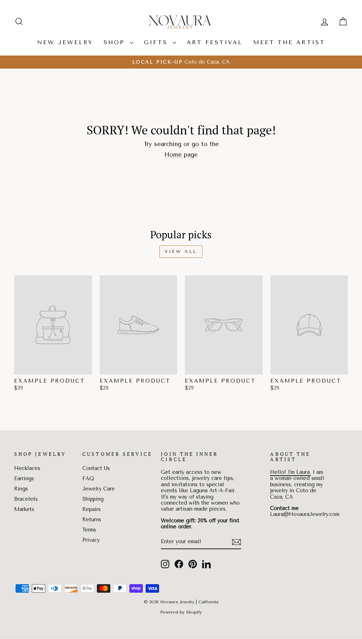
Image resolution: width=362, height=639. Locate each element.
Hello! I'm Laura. (290, 472)
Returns (91, 520)
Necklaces (27, 468)
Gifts (157, 42)
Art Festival (215, 42)
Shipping (93, 499)
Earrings (24, 479)
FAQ (88, 479)
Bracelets (26, 499)
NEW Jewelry (65, 42)
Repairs (91, 509)
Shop (116, 42)
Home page (181, 154)
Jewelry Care (98, 489)
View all (181, 251)
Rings (21, 489)
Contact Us (96, 468)
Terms (89, 530)
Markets (24, 509)
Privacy (91, 540)
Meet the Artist (289, 42)
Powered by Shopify (181, 612)
